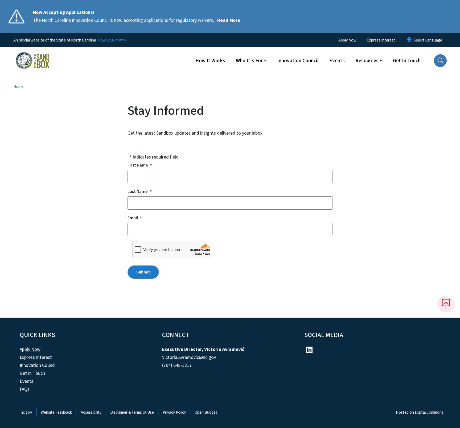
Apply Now (347, 40)
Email (133, 218)
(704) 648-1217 (177, 365)
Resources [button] (367, 60)
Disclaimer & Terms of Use (132, 412)
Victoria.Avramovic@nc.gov (189, 357)
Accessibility (91, 412)
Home (18, 86)
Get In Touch (407, 60)
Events (337, 60)
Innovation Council (298, 60)
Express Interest (381, 40)
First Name (138, 165)
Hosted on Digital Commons (419, 412)
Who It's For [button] (249, 60)
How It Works (210, 60)
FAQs (25, 389)
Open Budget (206, 412)
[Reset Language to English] (409, 40)
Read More (228, 20)
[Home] (32, 54)
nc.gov (26, 412)
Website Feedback (56, 412)
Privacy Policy (174, 412)
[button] (440, 60)
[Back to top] (446, 304)
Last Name (138, 191)
